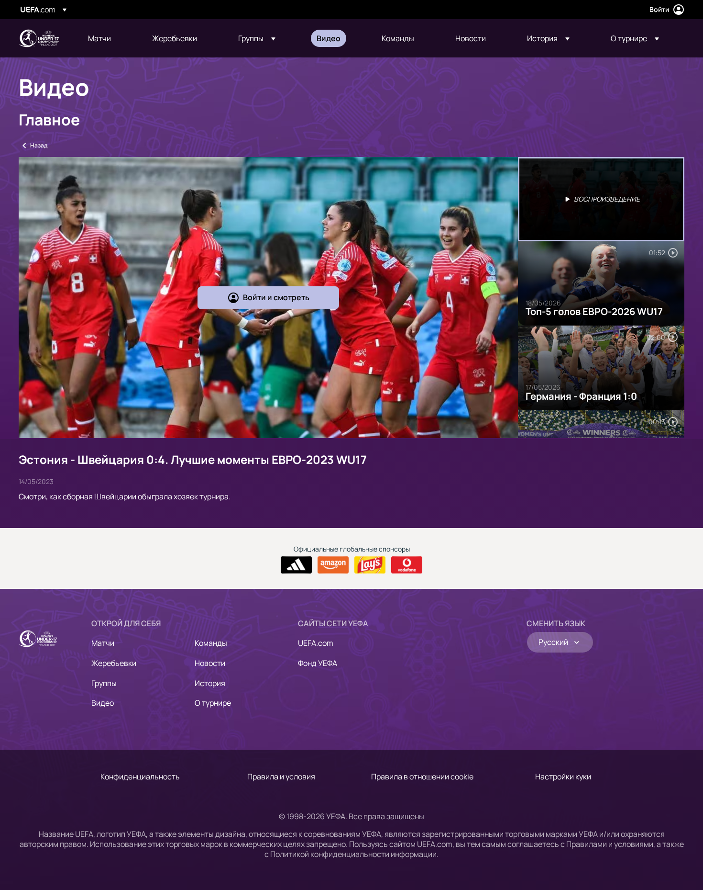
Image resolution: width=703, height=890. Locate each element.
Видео (102, 703)
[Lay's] (369, 565)
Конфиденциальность (140, 776)
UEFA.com (315, 643)
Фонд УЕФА (317, 663)
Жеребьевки (113, 663)
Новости (210, 663)
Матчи (102, 643)
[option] (601, 199)
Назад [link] (38, 145)
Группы (104, 683)
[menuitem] (108, 38)
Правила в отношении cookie (422, 776)
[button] (257, 38)
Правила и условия (281, 776)
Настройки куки (563, 776)
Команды (211, 643)
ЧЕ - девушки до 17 (39, 38)
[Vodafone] (406, 565)
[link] (99, 38)
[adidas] (296, 565)
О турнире (213, 703)
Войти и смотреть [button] (276, 297)
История (210, 683)
